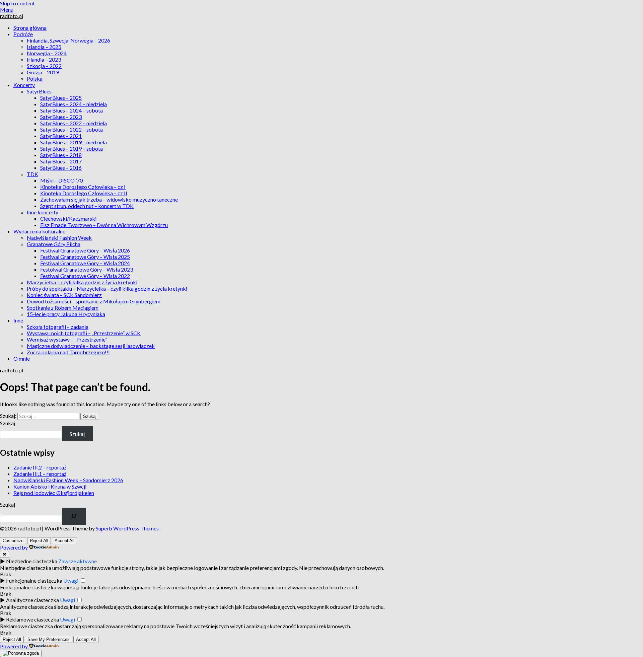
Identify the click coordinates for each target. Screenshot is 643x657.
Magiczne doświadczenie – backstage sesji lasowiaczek (91, 346)
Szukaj (7, 423)
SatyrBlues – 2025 (61, 97)
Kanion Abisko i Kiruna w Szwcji (49, 486)
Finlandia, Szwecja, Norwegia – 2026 (68, 40)
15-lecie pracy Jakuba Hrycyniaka (66, 314)
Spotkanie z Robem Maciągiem (62, 307)
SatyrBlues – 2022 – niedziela (73, 123)
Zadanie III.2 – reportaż (39, 467)
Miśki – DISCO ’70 (61, 180)
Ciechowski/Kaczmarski (68, 218)
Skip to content (17, 3)
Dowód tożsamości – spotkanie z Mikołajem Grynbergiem (93, 301)
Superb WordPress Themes (127, 528)
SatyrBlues (39, 91)
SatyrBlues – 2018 (61, 155)
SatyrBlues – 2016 (61, 167)
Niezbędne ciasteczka (31, 561)
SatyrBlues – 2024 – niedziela (73, 104)
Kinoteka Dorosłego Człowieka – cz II (83, 193)
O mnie (21, 358)
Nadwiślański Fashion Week (59, 237)
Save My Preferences (48, 639)
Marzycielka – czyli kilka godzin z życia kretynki (82, 282)
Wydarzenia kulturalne (39, 231)
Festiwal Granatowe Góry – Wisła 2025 (85, 256)
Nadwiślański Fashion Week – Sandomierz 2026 (68, 480)
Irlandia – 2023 (44, 59)
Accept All (64, 540)
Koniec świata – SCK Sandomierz (64, 295)
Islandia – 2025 (44, 47)
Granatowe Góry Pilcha (53, 244)
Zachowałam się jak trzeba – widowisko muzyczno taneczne (109, 199)
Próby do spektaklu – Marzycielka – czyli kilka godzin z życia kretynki (107, 288)
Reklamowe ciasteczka (32, 619)
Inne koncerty (42, 212)
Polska (35, 78)
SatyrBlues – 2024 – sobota (71, 110)
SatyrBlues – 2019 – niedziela (73, 142)
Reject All (39, 540)
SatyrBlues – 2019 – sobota (71, 148)
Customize (13, 540)
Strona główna (30, 27)
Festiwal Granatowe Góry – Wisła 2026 (85, 250)
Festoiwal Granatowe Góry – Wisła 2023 (86, 269)
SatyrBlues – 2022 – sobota (71, 129)
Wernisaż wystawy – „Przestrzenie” (67, 339)
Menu (6, 9)
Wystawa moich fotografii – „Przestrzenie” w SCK (84, 333)
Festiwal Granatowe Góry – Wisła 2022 (85, 276)
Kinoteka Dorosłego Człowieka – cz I (83, 187)
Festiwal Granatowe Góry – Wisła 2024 (85, 263)
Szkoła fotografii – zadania (57, 326)
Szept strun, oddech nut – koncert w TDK (87, 206)
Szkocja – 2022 (44, 66)
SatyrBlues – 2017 (61, 161)
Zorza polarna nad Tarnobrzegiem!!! (68, 352)
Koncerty (24, 85)
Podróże (23, 34)
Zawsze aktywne (77, 561)
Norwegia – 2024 (47, 53)
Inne (18, 320)
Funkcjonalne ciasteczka (34, 580)
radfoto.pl (11, 16)
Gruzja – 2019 (43, 72)
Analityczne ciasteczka (32, 600)
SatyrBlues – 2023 (61, 117)
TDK (32, 174)
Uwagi (70, 580)
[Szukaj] (74, 516)
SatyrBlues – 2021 (61, 136)
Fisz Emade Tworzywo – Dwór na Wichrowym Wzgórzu (104, 225)
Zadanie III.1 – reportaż (39, 473)
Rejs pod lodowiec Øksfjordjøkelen (53, 493)
